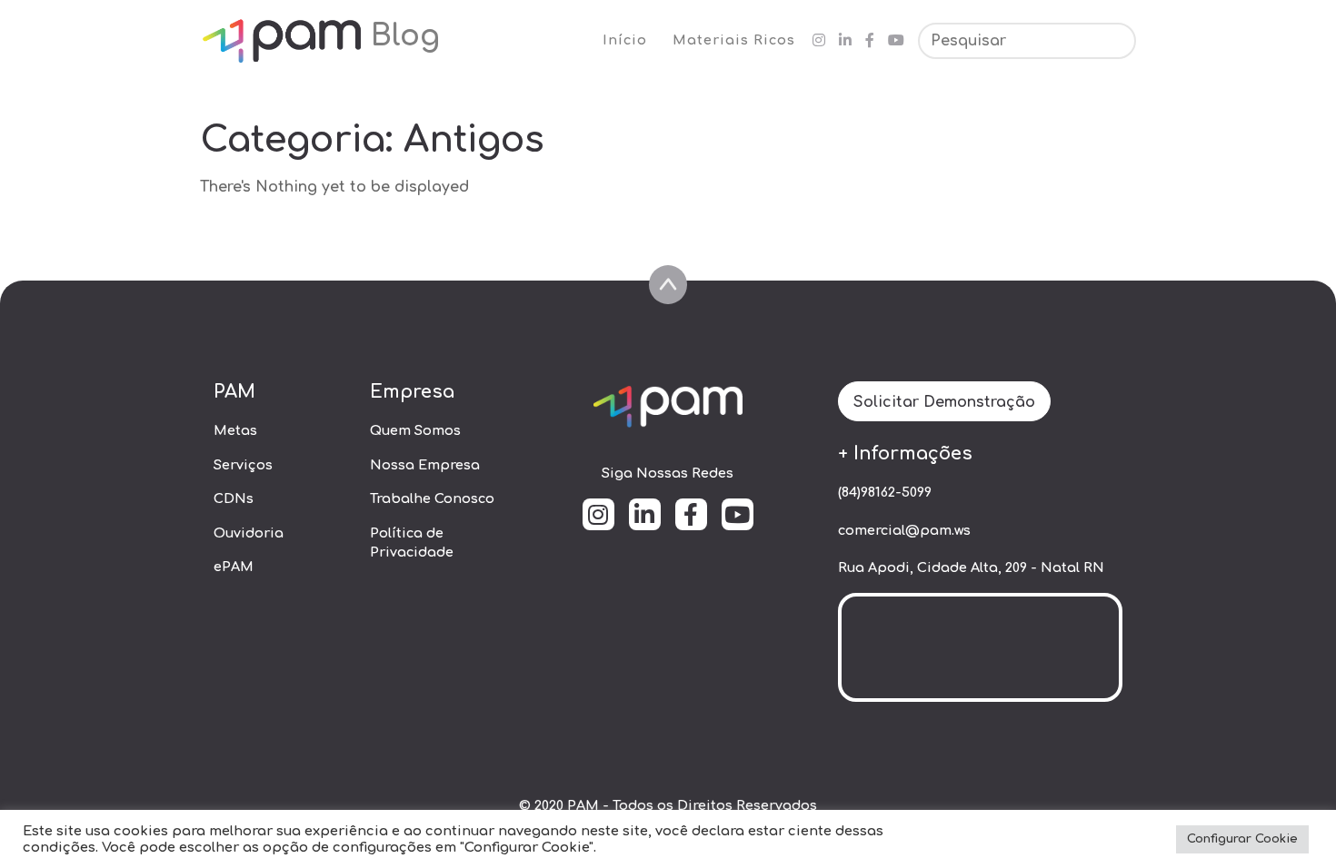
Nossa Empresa (425, 465)
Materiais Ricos (734, 40)
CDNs (234, 498)
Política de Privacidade (412, 543)
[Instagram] (819, 41)
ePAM (234, 566)
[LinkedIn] (845, 41)
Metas (235, 430)
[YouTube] (896, 41)
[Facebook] (869, 41)
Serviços (243, 465)
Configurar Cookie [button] (1242, 839)
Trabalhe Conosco (432, 498)
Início (625, 40)
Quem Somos (415, 430)
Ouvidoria (249, 533)
